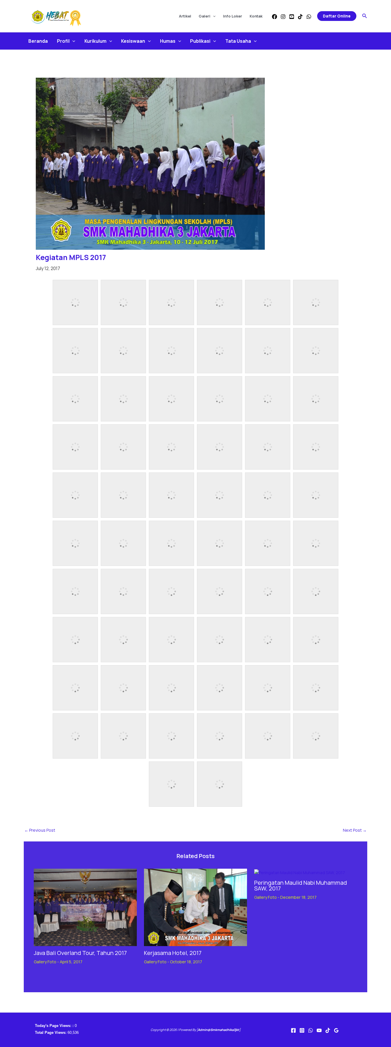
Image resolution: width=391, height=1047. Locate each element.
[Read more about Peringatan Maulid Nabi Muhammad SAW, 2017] (299, 872)
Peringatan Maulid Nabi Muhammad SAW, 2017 (300, 885)
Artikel (185, 16)
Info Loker (232, 16)
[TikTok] (300, 16)
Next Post (355, 830)
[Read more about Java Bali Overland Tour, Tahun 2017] (85, 907)
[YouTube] (291, 16)
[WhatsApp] (308, 16)
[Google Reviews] (336, 1030)
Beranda (38, 41)
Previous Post (39, 830)
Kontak (256, 16)
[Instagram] (283, 16)
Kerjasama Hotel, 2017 (173, 953)
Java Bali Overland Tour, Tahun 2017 (80, 953)
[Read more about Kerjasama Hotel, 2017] (195, 907)
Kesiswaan (133, 41)
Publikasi (200, 41)
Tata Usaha (238, 41)
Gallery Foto (45, 961)
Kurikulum (95, 41)
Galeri (204, 16)
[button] (213, 16)
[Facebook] (274, 16)
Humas (167, 41)
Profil (63, 41)
